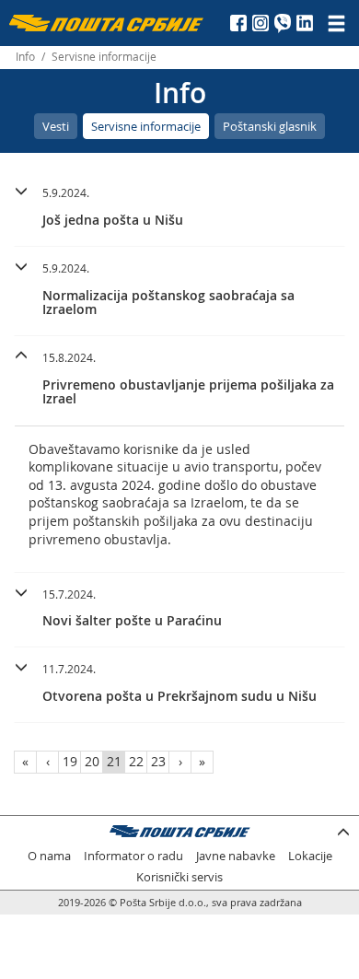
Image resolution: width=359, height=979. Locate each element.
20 (92, 761)
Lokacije (310, 856)
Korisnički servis (179, 877)
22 (136, 761)
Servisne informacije (146, 126)
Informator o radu (133, 856)
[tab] (179, 209)
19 (70, 761)
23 (158, 761)
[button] (179, 204)
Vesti (55, 126)
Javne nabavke (235, 856)
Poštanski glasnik (270, 126)
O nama (49, 856)
